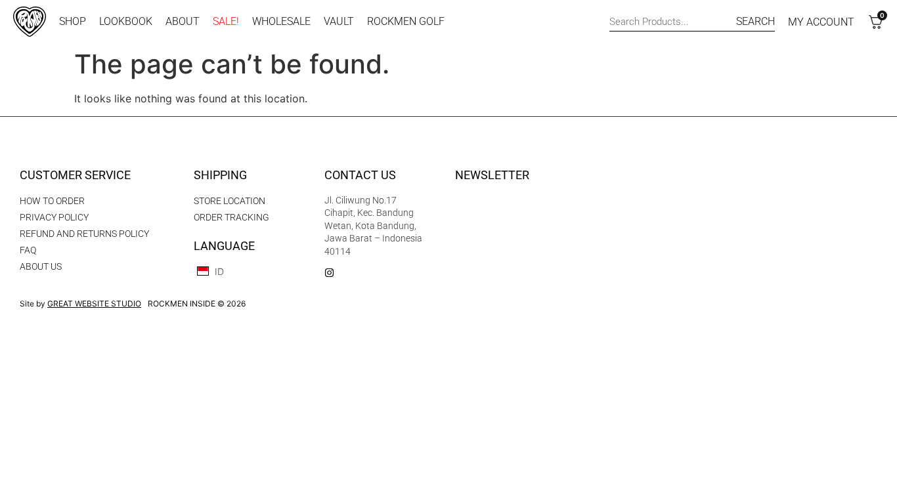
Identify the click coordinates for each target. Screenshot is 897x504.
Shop (72, 21)
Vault (339, 21)
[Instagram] (329, 273)
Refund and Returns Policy (84, 233)
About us (41, 266)
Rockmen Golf (406, 21)
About (182, 21)
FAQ (28, 250)
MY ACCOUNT (821, 22)
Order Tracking (231, 217)
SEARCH (755, 21)
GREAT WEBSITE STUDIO (94, 303)
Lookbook (125, 21)
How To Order (52, 201)
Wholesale (281, 21)
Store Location (229, 201)
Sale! (226, 21)
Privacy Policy (54, 217)
